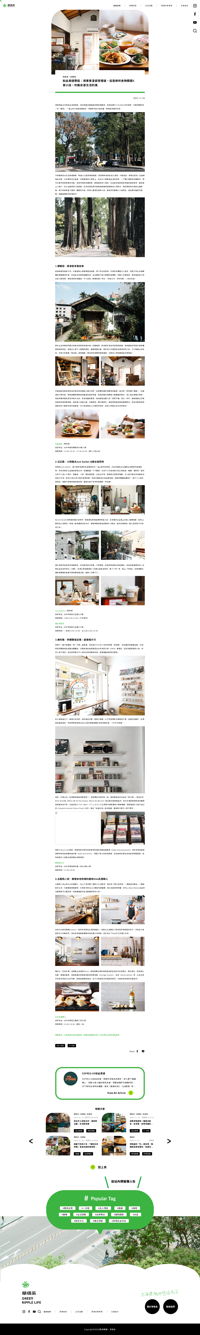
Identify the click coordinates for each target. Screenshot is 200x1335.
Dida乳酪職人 (60, 1017)
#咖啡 (134, 1208)
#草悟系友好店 (119, 1221)
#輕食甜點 (91, 1131)
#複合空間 (98, 1221)
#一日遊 (72, 1046)
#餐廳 (77, 1154)
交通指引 (184, 6)
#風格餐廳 (134, 1154)
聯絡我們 (170, 1306)
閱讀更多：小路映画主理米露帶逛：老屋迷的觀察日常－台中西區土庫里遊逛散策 (87, 1035)
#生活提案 (78, 1131)
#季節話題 (147, 1154)
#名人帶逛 (60, 1046)
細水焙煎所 (59, 623)
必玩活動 (149, 6)
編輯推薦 (117, 6)
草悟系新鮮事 (166, 6)
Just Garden (60, 611)
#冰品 (135, 1214)
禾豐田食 (58, 444)
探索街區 (133, 6)
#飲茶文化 (79, 1221)
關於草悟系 (152, 1306)
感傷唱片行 (59, 863)
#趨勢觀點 (119, 1214)
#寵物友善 (68, 1208)
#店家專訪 (88, 1154)
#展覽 (64, 1214)
